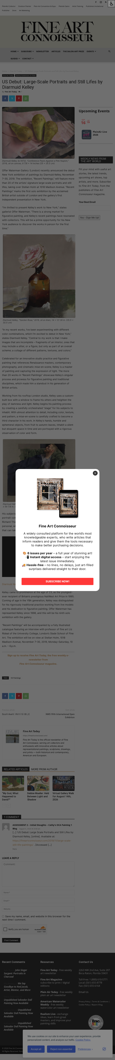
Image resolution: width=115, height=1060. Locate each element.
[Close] (95, 473)
